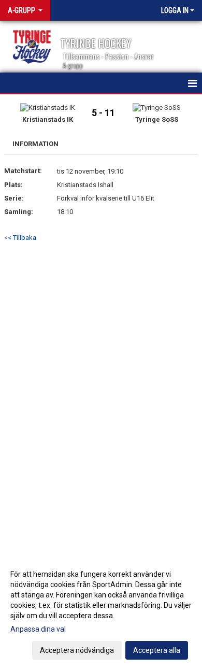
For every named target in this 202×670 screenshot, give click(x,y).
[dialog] (101, 611)
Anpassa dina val (38, 629)
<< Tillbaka (20, 237)
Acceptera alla (156, 650)
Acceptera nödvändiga (77, 650)
